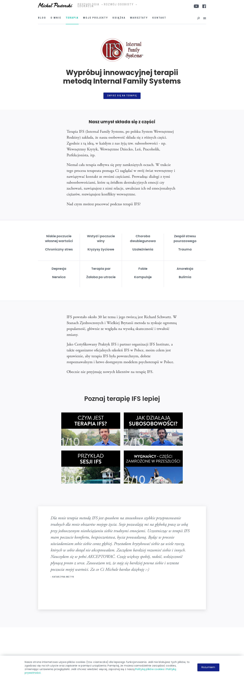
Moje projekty (95, 18)
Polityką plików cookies (149, 669)
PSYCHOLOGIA (88, 5)
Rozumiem (208, 667)
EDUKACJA (86, 7)
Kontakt (159, 18)
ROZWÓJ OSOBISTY (119, 5)
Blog (42, 18)
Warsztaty (139, 18)
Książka (119, 18)
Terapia (72, 18)
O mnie (56, 18)
